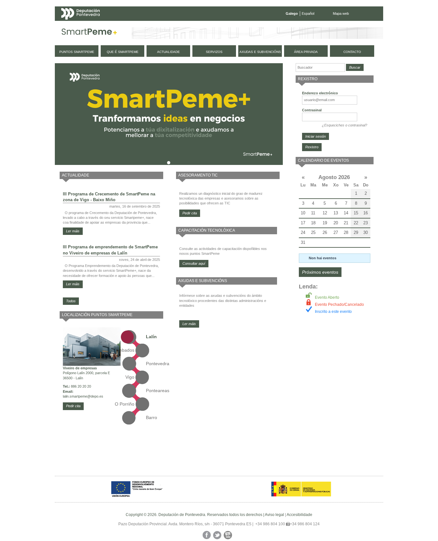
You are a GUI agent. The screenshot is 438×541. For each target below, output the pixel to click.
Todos (71, 301)
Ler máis (73, 231)
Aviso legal (274, 514)
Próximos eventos (320, 272)
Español (308, 13)
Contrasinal (312, 110)
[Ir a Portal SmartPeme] (89, 33)
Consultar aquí (193, 263)
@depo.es (95, 396)
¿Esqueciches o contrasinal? (344, 125)
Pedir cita (73, 406)
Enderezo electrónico (320, 93)
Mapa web (341, 13)
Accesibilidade (299, 514)
